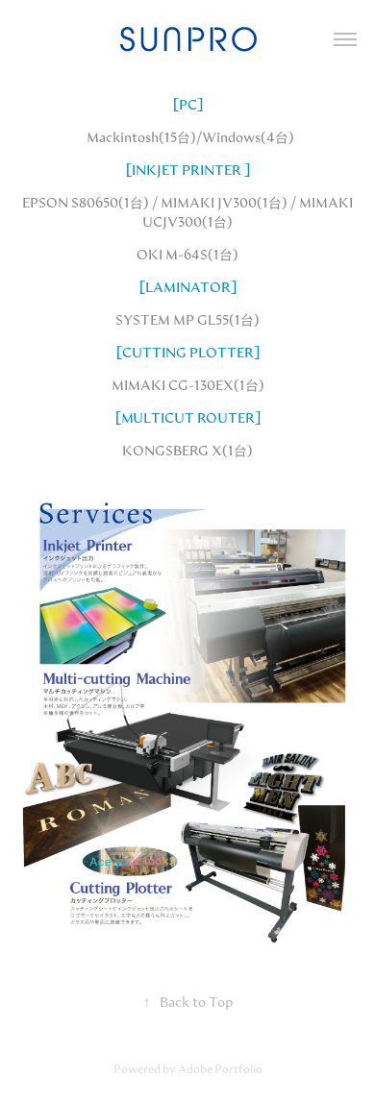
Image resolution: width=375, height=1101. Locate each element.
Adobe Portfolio (220, 1068)
